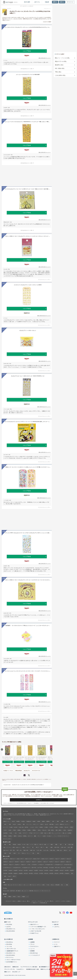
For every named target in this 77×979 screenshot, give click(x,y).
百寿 (10, 824)
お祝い (20, 833)
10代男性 (5, 870)
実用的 (5, 884)
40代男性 (67, 870)
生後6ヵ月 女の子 (45, 858)
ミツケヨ (63, 901)
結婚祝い (18, 821)
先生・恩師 (70, 847)
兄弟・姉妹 (71, 844)
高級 (67, 884)
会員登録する (39, 799)
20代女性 (21, 870)
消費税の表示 (15, 966)
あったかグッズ (25, 890)
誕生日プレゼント (7, 821)
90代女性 (56, 873)
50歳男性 (72, 870)
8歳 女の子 (69, 861)
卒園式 (14, 830)
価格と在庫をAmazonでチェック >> (44, 315)
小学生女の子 (41, 864)
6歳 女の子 (46, 861)
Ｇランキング (8, 901)
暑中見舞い (52, 824)
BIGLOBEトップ (16, 971)
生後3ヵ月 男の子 (20, 858)
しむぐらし (56, 926)
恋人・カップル (30, 844)
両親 (56, 844)
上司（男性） (39, 850)
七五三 (37, 827)
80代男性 (51, 873)
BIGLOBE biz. (9, 942)
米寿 (67, 821)
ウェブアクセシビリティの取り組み (28, 966)
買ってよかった (33, 884)
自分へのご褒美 (48, 833)
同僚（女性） (59, 850)
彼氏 (5, 844)
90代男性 (62, 873)
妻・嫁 (41, 844)
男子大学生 (58, 867)
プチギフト (26, 833)
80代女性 (46, 873)
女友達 (19, 844)
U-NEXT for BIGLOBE (35, 931)
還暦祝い (48, 821)
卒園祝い (56, 827)
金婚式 (39, 821)
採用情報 (32, 951)
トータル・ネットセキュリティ (37, 929)
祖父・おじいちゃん (7, 847)
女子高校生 (52, 867)
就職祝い (19, 830)
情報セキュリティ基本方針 (47, 969)
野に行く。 (52, 901)
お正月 (14, 824)
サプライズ (36, 833)
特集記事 (47, 2)
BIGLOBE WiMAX (10, 931)
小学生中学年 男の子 (68, 864)
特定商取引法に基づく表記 (32, 969)
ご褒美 (41, 833)
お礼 (16, 833)
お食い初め (21, 827)
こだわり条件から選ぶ (60, 75)
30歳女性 (31, 870)
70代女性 (36, 873)
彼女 (10, 844)
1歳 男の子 (52, 858)
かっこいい (27, 884)
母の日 (42, 824)
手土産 (31, 833)
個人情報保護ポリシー (44, 966)
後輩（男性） (26, 850)
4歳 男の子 (17, 861)
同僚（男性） (53, 850)
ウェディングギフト (7, 838)
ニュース (32, 948)
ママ (19, 853)
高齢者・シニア (25, 896)
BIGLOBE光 (9, 924)
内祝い (65, 830)
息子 (61, 844)
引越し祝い (45, 830)
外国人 (14, 896)
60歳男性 (21, 873)
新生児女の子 (13, 858)
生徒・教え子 (6, 850)
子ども (28, 847)
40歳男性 (56, 870)
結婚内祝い (70, 830)
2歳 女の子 (69, 858)
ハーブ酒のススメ (34, 902)
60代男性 (31, 873)
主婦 (10, 853)
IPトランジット (10, 957)
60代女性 (26, 873)
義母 (52, 847)
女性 (72, 873)
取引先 (65, 850)
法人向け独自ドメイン (11, 962)
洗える (53, 884)
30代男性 (46, 870)
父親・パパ (46, 844)
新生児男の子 (6, 858)
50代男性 (10, 873)
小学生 (29, 864)
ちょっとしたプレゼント (56, 833)
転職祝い (29, 830)
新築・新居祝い (51, 830)
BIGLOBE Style (34, 953)
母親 (52, 844)
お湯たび (19, 901)
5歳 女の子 (34, 861)
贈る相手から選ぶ (59, 65)
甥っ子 (37, 847)
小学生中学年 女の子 (8, 867)
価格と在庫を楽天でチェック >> (45, 105)
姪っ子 (42, 847)
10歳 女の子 (24, 864)
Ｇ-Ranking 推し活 (43, 902)
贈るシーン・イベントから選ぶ (62, 58)
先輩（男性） (57, 847)
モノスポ (47, 901)
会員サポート (57, 946)
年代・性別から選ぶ (60, 68)
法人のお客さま (8, 939)
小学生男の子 (34, 864)
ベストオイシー (40, 901)
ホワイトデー (36, 824)
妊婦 (15, 853)
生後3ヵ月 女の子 (28, 858)
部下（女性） (19, 850)
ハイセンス (16, 884)
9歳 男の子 (6, 864)
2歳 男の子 (63, 858)
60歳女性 (16, 873)
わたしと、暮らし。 (27, 901)
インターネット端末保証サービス (38, 926)
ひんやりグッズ (38, 890)
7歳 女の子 (57, 861)
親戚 (24, 847)
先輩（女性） (64, 847)
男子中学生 (34, 867)
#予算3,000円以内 (18, 770)
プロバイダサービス (11, 948)
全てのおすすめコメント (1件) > (44, 279)
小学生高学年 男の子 (17, 867)
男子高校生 (46, 867)
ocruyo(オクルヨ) (7, 784)
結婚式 (34, 821)
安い (62, 884)
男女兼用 (57, 884)
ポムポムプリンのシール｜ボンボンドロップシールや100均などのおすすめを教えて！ (28, 784)
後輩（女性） (33, 850)
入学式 (5, 830)
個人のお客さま (8, 919)
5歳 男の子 (29, 861)
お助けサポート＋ (34, 924)
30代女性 (41, 870)
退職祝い (34, 830)
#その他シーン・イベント (8, 770)
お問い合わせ (7, 966)
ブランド (39, 884)
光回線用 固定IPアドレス (12, 951)
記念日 (13, 821)
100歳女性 (67, 873)
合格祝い (41, 827)
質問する (55, 2)
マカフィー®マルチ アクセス (13, 959)
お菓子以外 (13, 890)
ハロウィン (67, 824)
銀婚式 (43, 821)
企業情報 (30, 939)
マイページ (70, 2)
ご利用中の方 (55, 939)
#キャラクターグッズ (36, 770)
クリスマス (6, 827)
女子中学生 (40, 867)
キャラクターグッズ (46, 890)
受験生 (10, 896)
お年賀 (19, 824)
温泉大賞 (56, 924)
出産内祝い (6, 833)
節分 (24, 824)
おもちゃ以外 (6, 890)
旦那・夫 (36, 844)
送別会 (39, 830)
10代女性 (69, 867)
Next (51, 749)
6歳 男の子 (40, 861)
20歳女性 (10, 870)
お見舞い (70, 833)
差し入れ (64, 833)
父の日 (46, 824)
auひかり (8, 926)
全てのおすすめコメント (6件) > (44, 711)
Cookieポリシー (20, 969)
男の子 (14, 876)
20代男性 (26, 870)
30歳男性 (36, 870)
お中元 (57, 824)
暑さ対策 (31, 890)
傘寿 (63, 821)
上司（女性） (46, 850)
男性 (5, 876)
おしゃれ (10, 884)
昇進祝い (24, 830)
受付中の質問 (27, 2)
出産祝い (23, 821)
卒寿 (72, 821)
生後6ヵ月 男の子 (37, 858)
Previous (2, 749)
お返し (11, 833)
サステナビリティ (34, 946)
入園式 (10, 830)
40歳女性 (51, 870)
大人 (70, 850)
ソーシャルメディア (35, 955)
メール (55, 944)
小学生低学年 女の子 (59, 864)
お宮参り (16, 827)
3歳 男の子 (6, 861)
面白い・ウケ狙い (46, 884)
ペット (29, 853)
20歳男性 (16, 870)
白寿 (5, 824)
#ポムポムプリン (27, 770)
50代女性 (5, 873)
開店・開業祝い (59, 830)
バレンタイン (29, 824)
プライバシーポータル (9, 969)
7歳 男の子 (52, 861)
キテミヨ (34, 901)
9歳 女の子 (12, 864)
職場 (5, 896)
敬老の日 (62, 824)
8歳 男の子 (63, 861)
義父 (47, 847)
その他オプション (34, 933)
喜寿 (58, 821)
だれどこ (14, 901)
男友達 (14, 844)
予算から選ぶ (58, 71)
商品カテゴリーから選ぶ (61, 61)
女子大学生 (63, 867)
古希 (53, 821)
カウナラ (58, 901)
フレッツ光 (9, 946)
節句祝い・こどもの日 (29, 827)
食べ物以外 (18, 890)
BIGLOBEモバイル (10, 929)
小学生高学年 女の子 (26, 867)
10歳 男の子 (17, 864)
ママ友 (24, 844)
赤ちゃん (24, 853)
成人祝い (67, 827)
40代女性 (62, 870)
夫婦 (5, 853)
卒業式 (71, 827)
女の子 (10, 876)
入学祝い (51, 827)
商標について (7, 971)
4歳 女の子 (23, 861)
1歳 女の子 (58, 858)
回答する (62, 2)
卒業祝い (61, 827)
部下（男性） (13, 850)
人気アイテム (37, 2)
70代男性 (41, 873)
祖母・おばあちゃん (17, 847)
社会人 (19, 896)
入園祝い (46, 827)
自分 (38, 853)
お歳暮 (11, 827)
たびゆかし (68, 901)
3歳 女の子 (12, 861)
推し (34, 853)
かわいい (21, 884)
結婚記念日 (29, 821)
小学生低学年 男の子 (49, 864)
